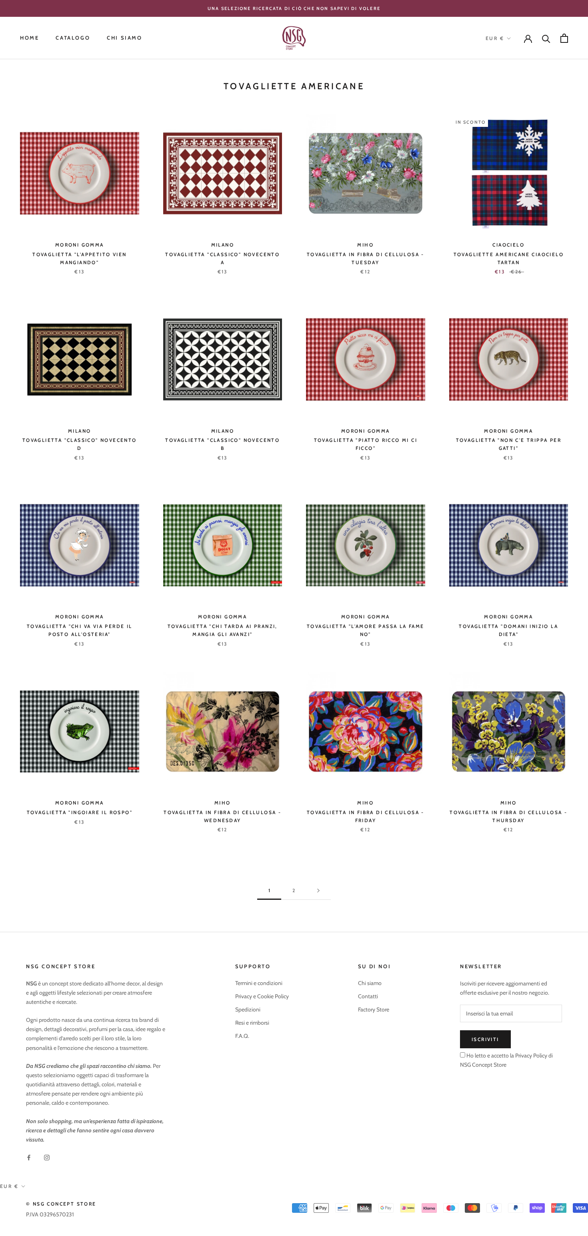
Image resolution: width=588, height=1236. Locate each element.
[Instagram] (47, 1157)
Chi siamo (370, 983)
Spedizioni (247, 1009)
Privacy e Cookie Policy (262, 996)
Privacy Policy (530, 1055)
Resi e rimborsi (252, 1022)
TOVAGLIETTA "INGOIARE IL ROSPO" (79, 812)
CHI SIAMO (124, 38)
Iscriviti (485, 1039)
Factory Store (373, 1009)
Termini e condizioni (258, 983)
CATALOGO (73, 38)
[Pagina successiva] (318, 891)
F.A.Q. (242, 1035)
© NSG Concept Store (61, 1204)
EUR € (495, 38)
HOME (29, 38)
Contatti (368, 996)
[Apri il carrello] (564, 38)
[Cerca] (546, 38)
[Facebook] (29, 1157)
